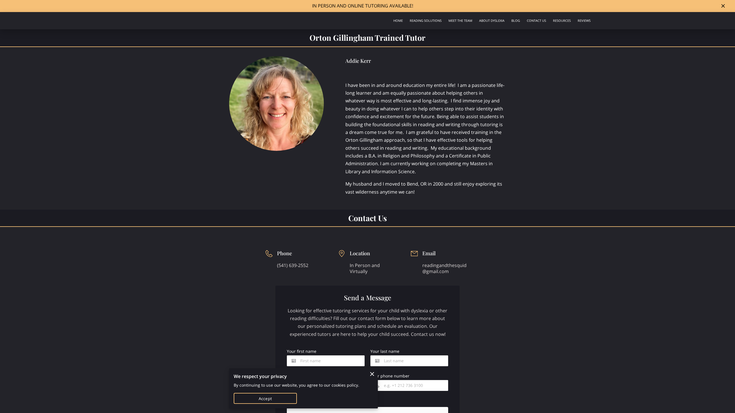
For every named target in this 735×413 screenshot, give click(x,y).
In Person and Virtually (365, 268)
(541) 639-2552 (292, 265)
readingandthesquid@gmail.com (444, 268)
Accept (265, 398)
